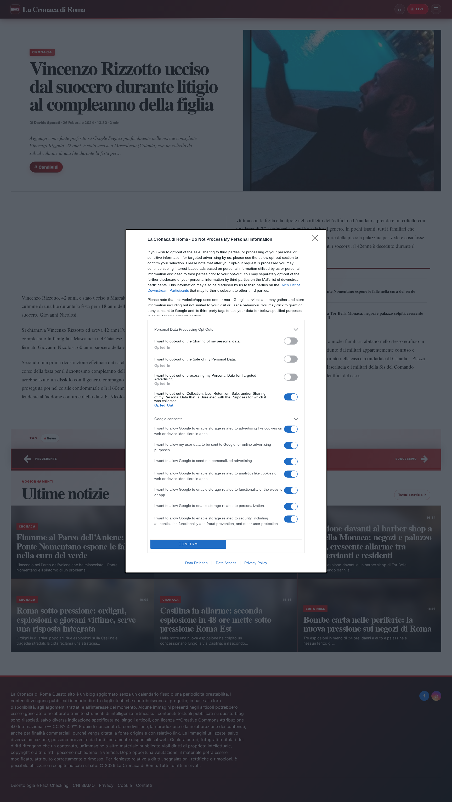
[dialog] (226, 401)
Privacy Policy (255, 563)
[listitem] (226, 329)
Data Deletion (196, 563)
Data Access (226, 563)
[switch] (291, 341)
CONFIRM (188, 544)
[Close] (316, 240)
